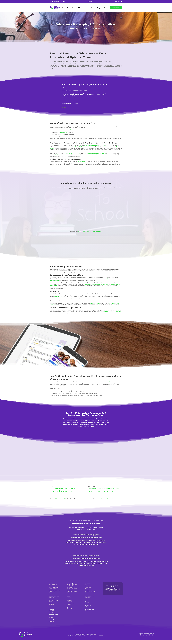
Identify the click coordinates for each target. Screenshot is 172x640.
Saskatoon (51, 616)
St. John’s (87, 610)
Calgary (51, 612)
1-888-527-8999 (116, 8)
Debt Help (65, 8)
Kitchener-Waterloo (72, 603)
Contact (104, 8)
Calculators (88, 585)
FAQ (86, 584)
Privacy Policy (81, 633)
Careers (51, 592)
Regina (51, 617)
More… (95, 634)
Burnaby (51, 599)
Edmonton (51, 610)
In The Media (52, 590)
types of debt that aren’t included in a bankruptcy (69, 129)
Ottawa (69, 597)
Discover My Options (86, 570)
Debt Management (72, 588)
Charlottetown (89, 602)
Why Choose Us (53, 584)
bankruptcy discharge (61, 155)
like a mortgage (63, 132)
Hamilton (69, 601)
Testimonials (52, 588)
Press (58, 590)
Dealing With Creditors (73, 585)
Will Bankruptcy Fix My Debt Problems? (61, 491)
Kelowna (51, 606)
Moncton (87, 597)
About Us (91, 8)
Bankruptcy (70, 592)
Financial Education (78, 8)
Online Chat (75, 433)
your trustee (69, 153)
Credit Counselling (54, 587)
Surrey (50, 601)
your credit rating (81, 161)
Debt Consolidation (72, 590)
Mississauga (70, 600)
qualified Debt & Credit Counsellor (112, 311)
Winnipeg (51, 621)
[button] (121, 2)
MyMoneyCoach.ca (90, 591)
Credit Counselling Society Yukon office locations (102, 491)
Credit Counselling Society (59, 498)
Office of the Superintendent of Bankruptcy (94, 153)
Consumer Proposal (95, 303)
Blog (98, 8)
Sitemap (87, 590)
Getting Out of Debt (72, 584)
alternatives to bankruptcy (90, 390)
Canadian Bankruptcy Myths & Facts (60, 490)
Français (90, 1)
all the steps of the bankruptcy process (94, 145)
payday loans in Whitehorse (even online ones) (109, 498)
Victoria (51, 603)
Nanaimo (51, 604)
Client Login (117, 1)
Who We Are (52, 585)
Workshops (88, 587)
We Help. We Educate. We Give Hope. (57, 1)
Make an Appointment (96, 433)
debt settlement (58, 296)
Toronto (69, 599)
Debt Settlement (71, 587)
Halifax (87, 606)
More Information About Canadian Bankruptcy (63, 488)
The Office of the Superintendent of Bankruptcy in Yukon (104, 488)
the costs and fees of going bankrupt (78, 146)
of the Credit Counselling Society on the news (90, 231)
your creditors (76, 153)
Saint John (87, 599)
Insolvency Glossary (94, 490)
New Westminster (53, 600)
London (69, 604)
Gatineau (69, 608)
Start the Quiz (86, 549)
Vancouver (51, 597)
